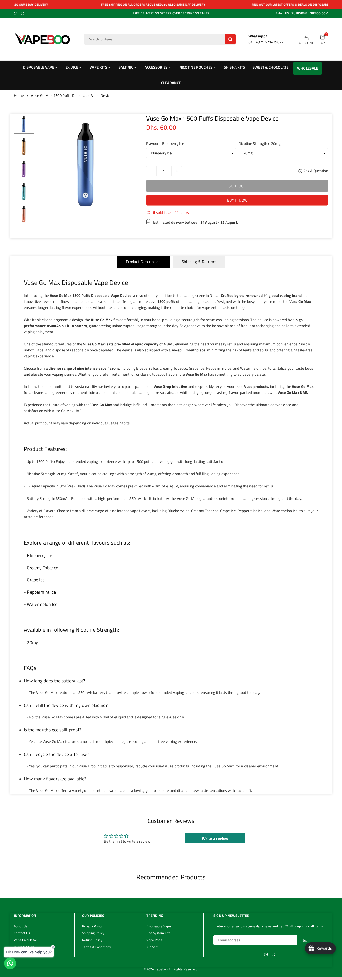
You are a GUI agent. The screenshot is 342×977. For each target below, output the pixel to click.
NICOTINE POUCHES (196, 67)
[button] (322, 39)
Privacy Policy (92, 926)
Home (19, 95)
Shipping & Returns (199, 262)
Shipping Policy (93, 932)
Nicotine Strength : (260, 143)
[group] (85, 163)
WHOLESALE (307, 68)
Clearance (171, 83)
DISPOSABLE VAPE (38, 67)
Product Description (143, 262)
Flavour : (165, 143)
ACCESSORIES (156, 67)
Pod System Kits (158, 932)
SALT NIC (126, 67)
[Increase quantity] (177, 171)
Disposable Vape (158, 926)
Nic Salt (152, 946)
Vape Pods (154, 939)
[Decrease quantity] (151, 171)
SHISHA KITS (234, 67)
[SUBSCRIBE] (305, 940)
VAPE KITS (98, 67)
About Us (20, 926)
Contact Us (22, 932)
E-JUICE (72, 67)
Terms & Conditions (96, 946)
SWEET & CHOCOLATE (271, 67)
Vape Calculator (25, 939)
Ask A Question (315, 171)
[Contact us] (10, 963)
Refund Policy (92, 939)
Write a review (215, 838)
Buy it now (237, 200)
